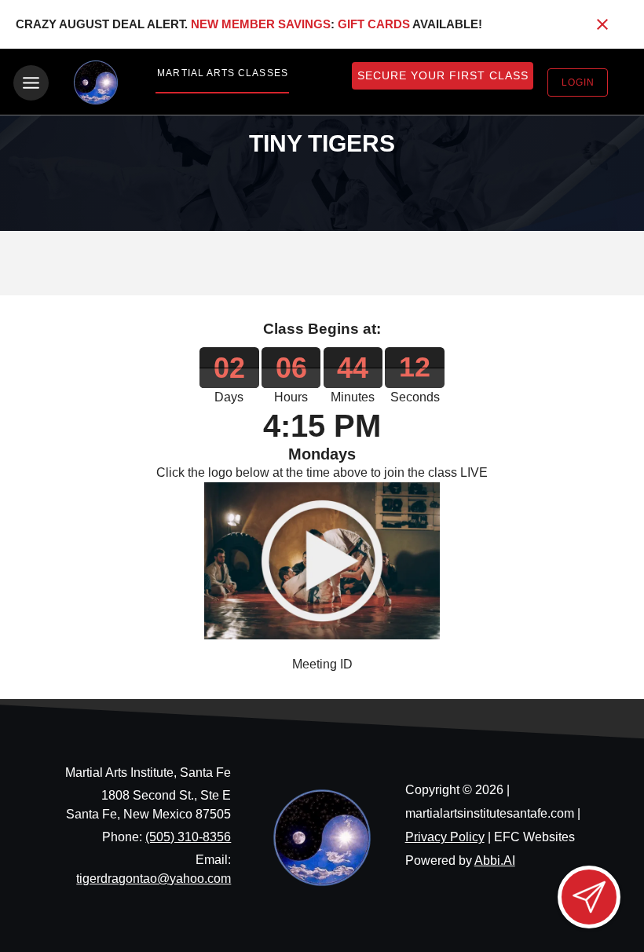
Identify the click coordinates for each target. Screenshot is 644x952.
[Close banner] (602, 24)
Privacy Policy (445, 837)
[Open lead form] (589, 897)
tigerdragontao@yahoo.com (153, 878)
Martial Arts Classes (222, 73)
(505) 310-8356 (188, 837)
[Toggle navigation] (31, 83)
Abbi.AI (494, 860)
